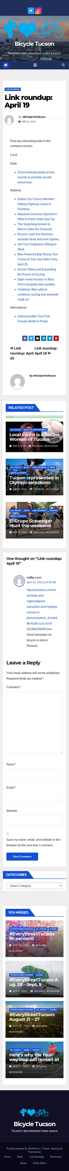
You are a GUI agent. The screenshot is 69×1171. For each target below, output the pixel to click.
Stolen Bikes (39, 1163)
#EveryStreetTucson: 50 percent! (32, 936)
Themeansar (34, 1152)
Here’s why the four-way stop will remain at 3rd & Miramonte (34, 1059)
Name (11, 764)
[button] (63, 65)
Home (7, 1156)
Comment (13, 687)
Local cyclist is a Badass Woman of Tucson (34, 437)
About (23, 1163)
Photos (54, 510)
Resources (56, 1156)
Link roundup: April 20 (21, 353)
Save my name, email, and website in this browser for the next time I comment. (33, 842)
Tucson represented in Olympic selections (34, 480)
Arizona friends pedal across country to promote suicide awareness (36, 177)
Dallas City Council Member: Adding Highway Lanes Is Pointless (36, 204)
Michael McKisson (34, 117)
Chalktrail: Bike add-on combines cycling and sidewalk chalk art (37, 294)
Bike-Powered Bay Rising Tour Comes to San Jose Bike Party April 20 (37, 259)
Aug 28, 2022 (21, 1026)
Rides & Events (18, 473)
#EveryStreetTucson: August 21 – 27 (32, 1017)
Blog (26, 430)
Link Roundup (13, 89)
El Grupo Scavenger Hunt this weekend (30, 523)
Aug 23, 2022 (21, 1066)
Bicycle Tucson (34, 43)
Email (11, 787)
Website (11, 810)
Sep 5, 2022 (20, 991)
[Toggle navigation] (35, 65)
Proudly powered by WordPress (23, 1148)
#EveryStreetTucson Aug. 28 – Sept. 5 (33, 982)
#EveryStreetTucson (21, 929)
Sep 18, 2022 (21, 945)
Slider (53, 929)
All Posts (15, 430)
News (52, 467)
